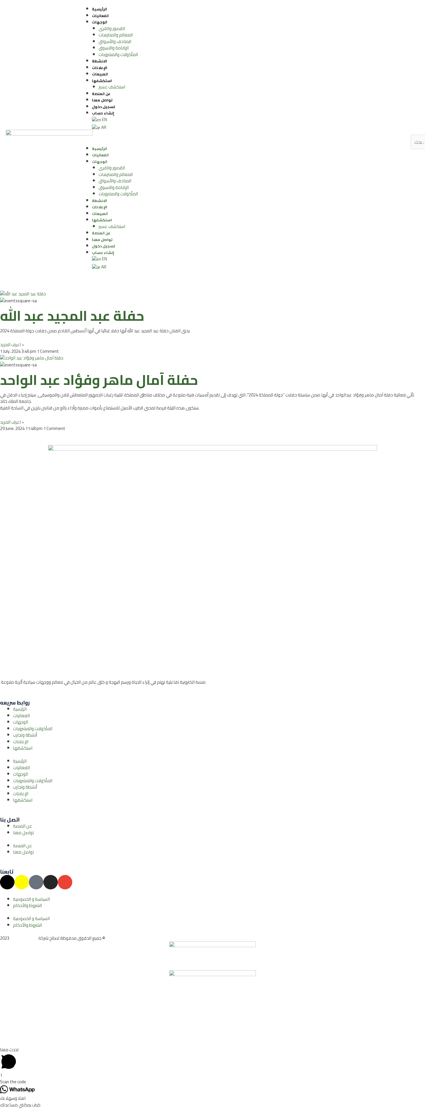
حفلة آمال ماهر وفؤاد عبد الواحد (99, 380)
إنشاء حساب (103, 113)
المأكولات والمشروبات (118, 54)
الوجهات (99, 21)
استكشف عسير (112, 87)
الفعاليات (100, 15)
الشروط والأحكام (27, 905)
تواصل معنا (102, 100)
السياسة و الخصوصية (31, 899)
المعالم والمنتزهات (116, 35)
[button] (236, 142)
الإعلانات (99, 67)
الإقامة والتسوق (114, 48)
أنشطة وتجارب (25, 735)
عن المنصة (101, 93)
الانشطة (99, 61)
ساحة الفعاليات (24, 938)
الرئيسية (99, 8)
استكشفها (102, 80)
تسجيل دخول (103, 106)
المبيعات (100, 74)
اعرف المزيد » (12, 344)
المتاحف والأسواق (115, 41)
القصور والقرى (112, 28)
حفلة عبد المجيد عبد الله (72, 316)
